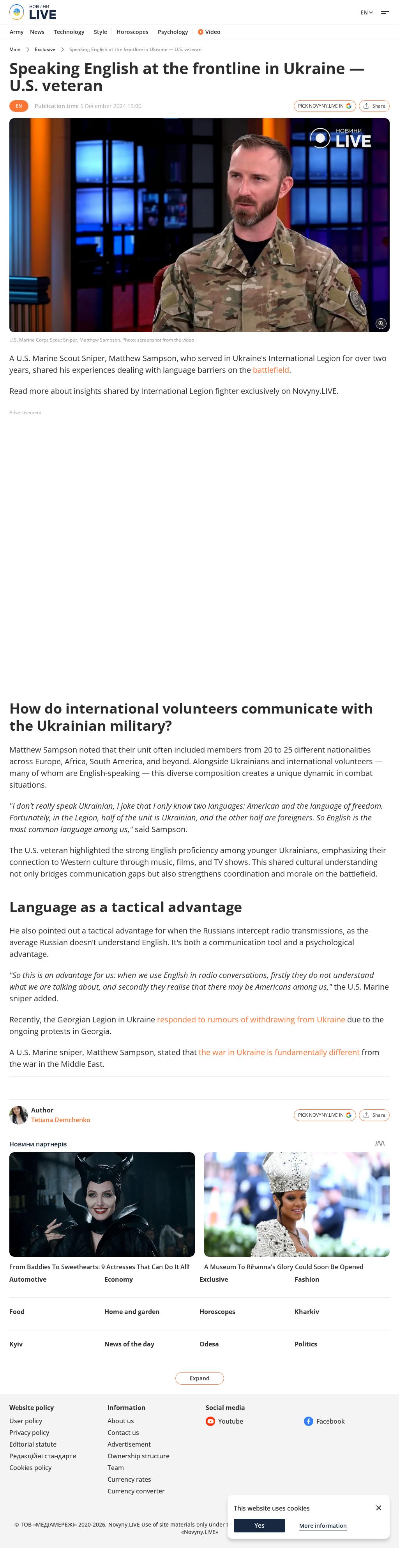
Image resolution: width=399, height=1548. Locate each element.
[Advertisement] (151, 436)
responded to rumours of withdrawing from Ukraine (251, 1019)
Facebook (330, 1421)
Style (100, 32)
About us (121, 1421)
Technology (69, 32)
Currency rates (129, 1479)
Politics (306, 1344)
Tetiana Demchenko (60, 1120)
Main (15, 49)
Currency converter (136, 1491)
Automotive (27, 1279)
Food (17, 1311)
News (37, 32)
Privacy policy (29, 1432)
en (364, 12)
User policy (25, 1421)
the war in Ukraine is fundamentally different (279, 1052)
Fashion (307, 1279)
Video (213, 32)
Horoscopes (132, 32)
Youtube (230, 1421)
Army (17, 32)
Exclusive (45, 49)
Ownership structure (138, 1456)
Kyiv (16, 1344)
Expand (200, 1378)
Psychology (173, 32)
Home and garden (132, 1311)
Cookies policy (30, 1467)
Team (116, 1467)
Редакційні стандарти (43, 1456)
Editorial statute (32, 1444)
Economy (118, 1279)
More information (323, 1525)
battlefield (271, 370)
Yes (259, 1525)
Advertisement (129, 1444)
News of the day (129, 1344)
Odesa (209, 1344)
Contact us (123, 1432)
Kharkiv (307, 1311)
